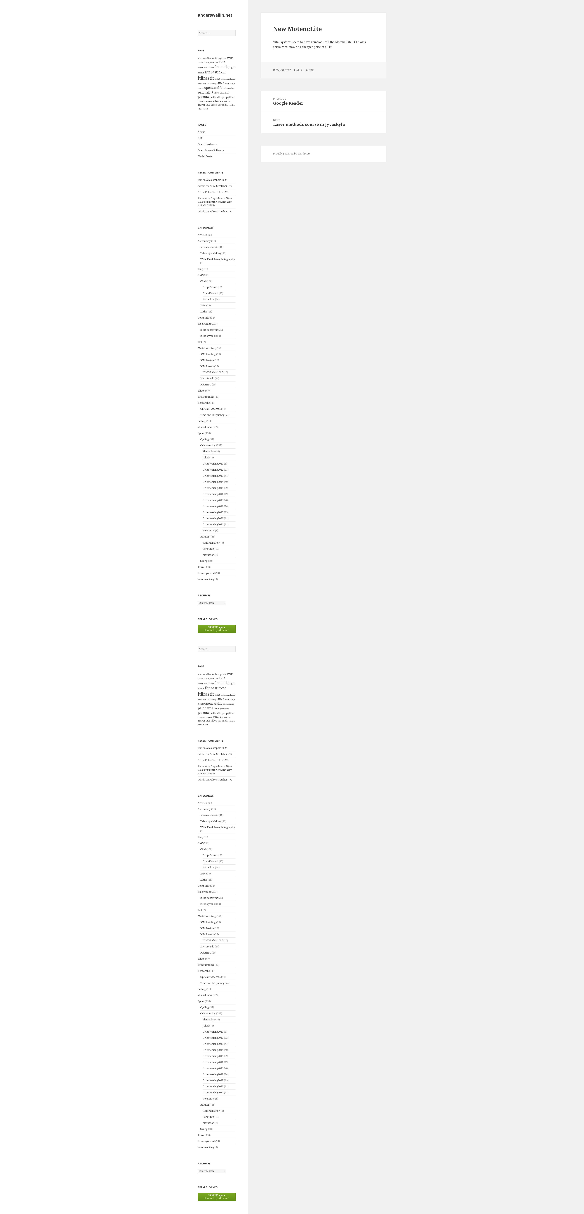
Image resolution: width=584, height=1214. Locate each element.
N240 (221, 83)
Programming (206, 396)
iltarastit (212, 72)
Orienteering (208, 445)
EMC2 (222, 62)
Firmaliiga (209, 451)
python (230, 97)
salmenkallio (207, 101)
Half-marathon (211, 542)
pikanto (203, 97)
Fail (200, 342)
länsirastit (202, 83)
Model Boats (205, 156)
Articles (202, 235)
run (200, 101)
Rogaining (208, 530)
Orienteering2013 (213, 475)
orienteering (228, 88)
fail (209, 67)
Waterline (208, 299)
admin (299, 70)
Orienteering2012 (213, 469)
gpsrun (201, 72)
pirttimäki (215, 97)
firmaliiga (222, 66)
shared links (205, 427)
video (214, 104)
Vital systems (282, 42)
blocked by (216, 629)
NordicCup (230, 83)
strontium (226, 101)
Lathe (203, 311)
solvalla (217, 101)
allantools (211, 58)
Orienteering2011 (213, 463)
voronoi (222, 104)
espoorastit (202, 67)
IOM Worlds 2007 (213, 372)
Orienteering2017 (213, 500)
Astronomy (204, 241)
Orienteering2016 (213, 494)
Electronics (204, 323)
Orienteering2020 (213, 518)
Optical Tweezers (210, 409)
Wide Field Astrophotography (217, 259)
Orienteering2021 (213, 524)
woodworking (206, 579)
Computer (204, 317)
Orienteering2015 (213, 488)
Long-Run (208, 548)
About (201, 132)
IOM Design (207, 360)
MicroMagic (212, 83)
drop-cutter (211, 62)
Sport (201, 433)
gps (233, 67)
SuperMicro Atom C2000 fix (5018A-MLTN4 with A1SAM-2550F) (215, 201)
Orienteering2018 (213, 506)
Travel (201, 104)
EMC (203, 305)
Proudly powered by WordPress (291, 153)
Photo (216, 92)
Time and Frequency (212, 415)
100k (203, 59)
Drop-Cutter (210, 287)
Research (203, 402)
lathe (217, 78)
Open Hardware (207, 144)
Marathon (208, 555)
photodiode (224, 93)
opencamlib (213, 87)
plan (224, 97)
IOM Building (208, 354)
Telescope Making (210, 253)
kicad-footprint (209, 329)
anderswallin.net (215, 15)
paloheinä (205, 92)
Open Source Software (211, 150)
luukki (232, 79)
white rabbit (203, 109)
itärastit (206, 78)
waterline (231, 105)
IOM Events (207, 366)
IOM (223, 72)
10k (199, 58)
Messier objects (209, 247)
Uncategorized (206, 573)
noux (201, 87)
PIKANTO (205, 384)
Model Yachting (207, 348)
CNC (230, 58)
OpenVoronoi (210, 293)
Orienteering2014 (213, 482)
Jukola (206, 457)
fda (212, 67)
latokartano (225, 79)
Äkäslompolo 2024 (216, 180)
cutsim (201, 62)
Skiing (203, 561)
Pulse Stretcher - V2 (220, 186)
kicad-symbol (208, 336)
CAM (223, 58)
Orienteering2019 (213, 512)
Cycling (204, 439)
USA (207, 104)
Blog (219, 59)
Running (205, 536)
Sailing (202, 421)
